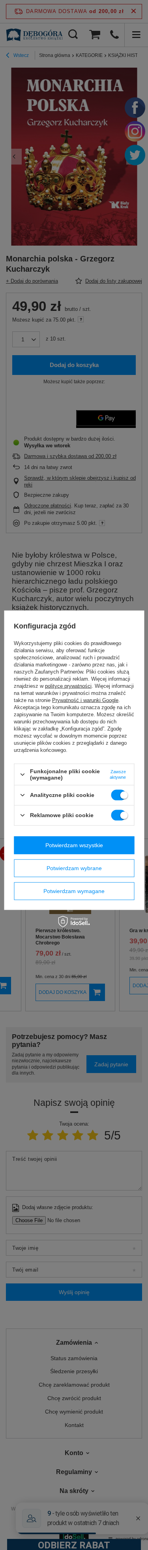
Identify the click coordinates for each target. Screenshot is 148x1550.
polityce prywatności (68, 686)
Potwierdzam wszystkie (74, 845)
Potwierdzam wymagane (74, 891)
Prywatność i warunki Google (85, 700)
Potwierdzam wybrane (74, 868)
